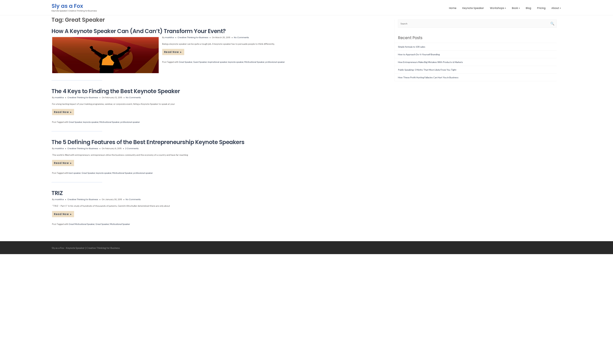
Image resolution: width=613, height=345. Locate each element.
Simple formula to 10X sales (411, 46)
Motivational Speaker (254, 62)
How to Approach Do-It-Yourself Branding (419, 54)
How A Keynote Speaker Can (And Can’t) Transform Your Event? (139, 31)
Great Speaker (185, 62)
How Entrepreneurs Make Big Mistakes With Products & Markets (430, 62)
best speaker (75, 173)
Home (452, 8)
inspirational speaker (217, 62)
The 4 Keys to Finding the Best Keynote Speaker (116, 91)
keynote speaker (235, 62)
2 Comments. (132, 148)
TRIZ (57, 193)
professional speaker (275, 62)
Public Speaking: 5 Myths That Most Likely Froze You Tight (427, 69)
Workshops (498, 8)
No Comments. (241, 37)
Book (516, 8)
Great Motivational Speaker (82, 224)
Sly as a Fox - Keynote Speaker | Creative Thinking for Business (86, 247)
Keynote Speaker (473, 8)
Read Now (173, 52)
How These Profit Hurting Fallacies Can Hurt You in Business (428, 77)
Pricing (541, 8)
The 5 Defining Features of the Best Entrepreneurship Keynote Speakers (148, 142)
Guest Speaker (200, 62)
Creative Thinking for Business (193, 37)
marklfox (169, 37)
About (556, 8)
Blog (528, 8)
